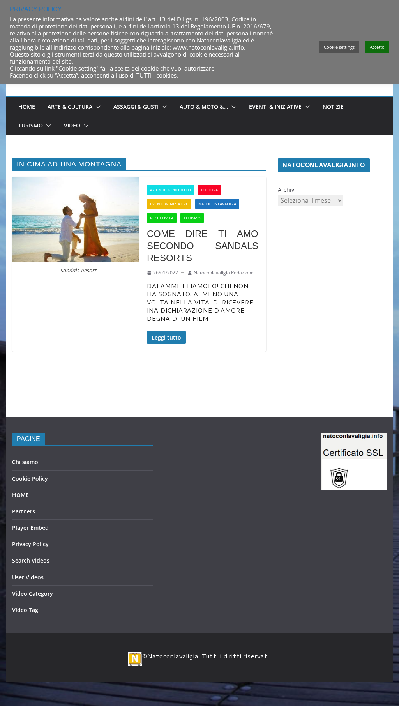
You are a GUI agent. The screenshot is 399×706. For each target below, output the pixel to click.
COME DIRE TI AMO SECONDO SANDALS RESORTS (202, 245)
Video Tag (25, 610)
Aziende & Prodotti (170, 190)
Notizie (333, 106)
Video (72, 125)
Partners (23, 511)
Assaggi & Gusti (136, 106)
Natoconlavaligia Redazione (224, 272)
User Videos (28, 577)
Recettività (161, 218)
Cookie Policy (30, 478)
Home (26, 106)
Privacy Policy (30, 544)
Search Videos (30, 560)
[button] (96, 106)
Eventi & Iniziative (275, 106)
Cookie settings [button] (339, 47)
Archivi (287, 189)
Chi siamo (25, 461)
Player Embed (30, 527)
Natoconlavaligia (217, 204)
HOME (20, 495)
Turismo (30, 125)
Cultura (209, 190)
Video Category (32, 593)
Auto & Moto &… (204, 106)
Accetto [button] (377, 47)
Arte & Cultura (70, 106)
